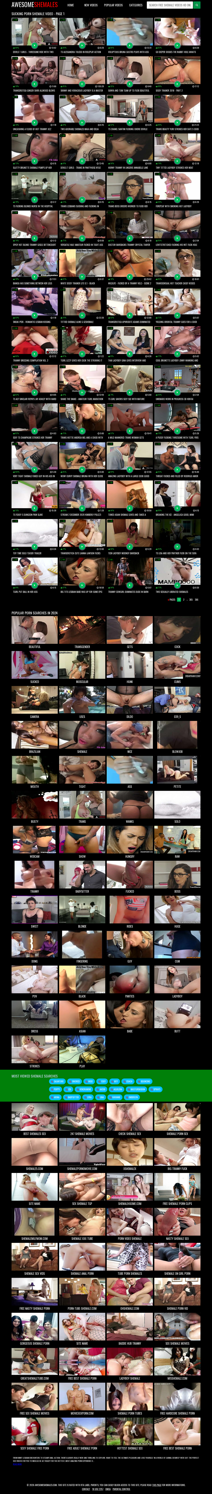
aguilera (117, 1089)
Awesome (35, 4)
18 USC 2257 (97, 1489)
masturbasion (137, 1089)
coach (129, 1081)
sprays (156, 1089)
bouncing (145, 1081)
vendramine (85, 1089)
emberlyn (133, 1097)
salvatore (58, 1081)
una (102, 1097)
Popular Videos (113, 5)
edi (69, 1089)
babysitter (73, 1097)
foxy (103, 1081)
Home (70, 5)
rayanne (116, 1097)
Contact (86, 1489)
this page (156, 1485)
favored (76, 1081)
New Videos (91, 5)
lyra (89, 1097)
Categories (135, 5)
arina (56, 1097)
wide (90, 1081)
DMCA (108, 1489)
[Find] (196, 5)
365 (191, 599)
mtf (116, 1081)
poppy (56, 1089)
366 (196, 599)
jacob (102, 1089)
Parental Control (121, 1489)
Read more (17, 1464)
